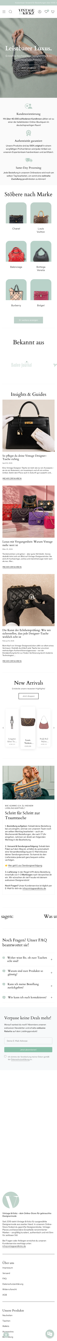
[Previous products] (3, 727)
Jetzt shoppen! (28, 67)
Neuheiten (7, 1315)
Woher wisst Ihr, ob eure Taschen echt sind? (27, 959)
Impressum (7, 1267)
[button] (6, 1335)
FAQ (4, 1278)
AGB (4, 1294)
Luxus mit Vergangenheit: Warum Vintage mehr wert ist (27, 543)
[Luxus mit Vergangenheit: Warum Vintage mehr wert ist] (28, 512)
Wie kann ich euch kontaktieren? (27, 997)
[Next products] (54, 727)
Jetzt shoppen (28, 696)
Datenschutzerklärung (20, 1059)
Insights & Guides (28, 394)
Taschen (6, 1320)
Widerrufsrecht (9, 1289)
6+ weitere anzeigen (28, 320)
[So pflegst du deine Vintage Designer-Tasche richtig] (28, 426)
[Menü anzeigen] (4, 11)
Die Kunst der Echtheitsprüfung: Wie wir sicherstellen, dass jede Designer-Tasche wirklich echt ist (26, 633)
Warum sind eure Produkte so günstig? (25, 972)
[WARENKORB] (53, 11)
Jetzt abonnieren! (28, 1049)
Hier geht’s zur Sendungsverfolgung (25, 865)
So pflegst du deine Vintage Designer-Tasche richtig (24, 457)
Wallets (5, 1326)
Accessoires (8, 1331)
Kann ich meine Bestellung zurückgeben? (23, 985)
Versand (6, 1273)
